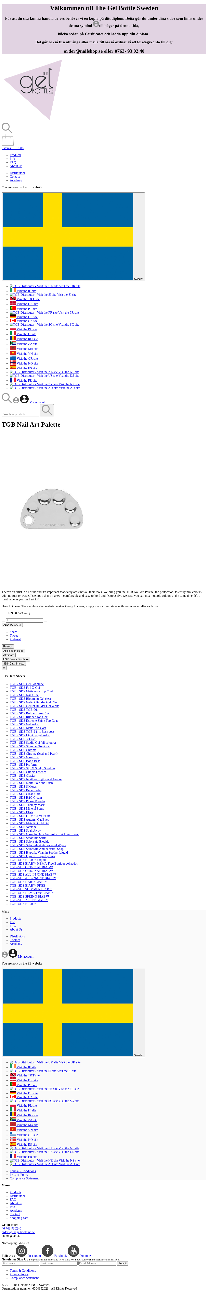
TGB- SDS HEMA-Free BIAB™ (32, 893)
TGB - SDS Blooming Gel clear (30, 698)
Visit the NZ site (69, 384)
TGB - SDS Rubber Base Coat (30, 713)
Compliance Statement (24, 1178)
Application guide (13, 650)
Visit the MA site (27, 348)
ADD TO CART (12, 624)
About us (16, 1203)
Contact (15, 176)
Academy (16, 180)
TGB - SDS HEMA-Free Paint (30, 816)
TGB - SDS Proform (23, 764)
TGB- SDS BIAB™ (23, 903)
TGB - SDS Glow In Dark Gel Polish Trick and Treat (44, 834)
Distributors (17, 173)
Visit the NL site (68, 372)
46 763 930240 (11, 1228)
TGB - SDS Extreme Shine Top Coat (34, 720)
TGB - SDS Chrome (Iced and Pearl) (33, 753)
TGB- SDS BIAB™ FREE (27, 885)
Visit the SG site (68, 324)
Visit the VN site (27, 353)
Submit (122, 1263)
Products (15, 155)
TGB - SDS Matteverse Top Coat (31, 691)
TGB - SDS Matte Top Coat (28, 728)
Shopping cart (19, 1218)
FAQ (13, 162)
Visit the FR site (26, 380)
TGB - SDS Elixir (21, 812)
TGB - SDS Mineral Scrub (27, 808)
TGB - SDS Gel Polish (24, 724)
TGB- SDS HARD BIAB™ (28, 882)
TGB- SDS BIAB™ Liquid (28, 860)
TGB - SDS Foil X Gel (25, 687)
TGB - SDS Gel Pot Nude (27, 684)
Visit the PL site (26, 329)
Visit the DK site (27, 304)
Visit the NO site (27, 363)
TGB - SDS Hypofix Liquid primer (32, 856)
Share (13, 632)
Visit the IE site (26, 291)
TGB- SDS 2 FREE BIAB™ (29, 900)
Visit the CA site (27, 321)
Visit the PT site (26, 309)
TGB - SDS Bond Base (25, 761)
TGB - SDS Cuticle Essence (28, 772)
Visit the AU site (69, 388)
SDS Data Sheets (13, 663)
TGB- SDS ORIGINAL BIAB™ (31, 867)
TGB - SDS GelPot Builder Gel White (34, 706)
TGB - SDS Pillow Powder (27, 801)
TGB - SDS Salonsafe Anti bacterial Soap (37, 849)
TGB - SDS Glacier (22, 775)
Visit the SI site (66, 294)
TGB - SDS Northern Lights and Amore (36, 779)
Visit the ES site (26, 368)
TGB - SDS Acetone (23, 827)
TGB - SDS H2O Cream (26, 797)
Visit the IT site (26, 334)
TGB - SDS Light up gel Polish (30, 735)
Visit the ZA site (26, 344)
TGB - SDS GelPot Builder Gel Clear (34, 702)
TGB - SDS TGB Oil (24, 709)
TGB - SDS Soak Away (25, 830)
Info (12, 158)
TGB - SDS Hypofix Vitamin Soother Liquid (39, 852)
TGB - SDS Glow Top (24, 757)
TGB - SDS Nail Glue (24, 695)
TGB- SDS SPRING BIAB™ (29, 896)
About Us (16, 166)
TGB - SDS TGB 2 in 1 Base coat (32, 731)
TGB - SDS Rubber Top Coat (29, 717)
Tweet (14, 635)
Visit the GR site (27, 358)
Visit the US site (68, 375)
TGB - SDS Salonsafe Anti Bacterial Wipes (38, 845)
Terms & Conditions (23, 1171)
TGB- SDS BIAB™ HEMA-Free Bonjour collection (44, 863)
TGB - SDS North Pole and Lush (31, 783)
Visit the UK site (69, 286)
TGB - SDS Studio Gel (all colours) (33, 742)
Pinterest (15, 639)
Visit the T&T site (28, 299)
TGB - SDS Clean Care (25, 794)
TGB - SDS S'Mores (23, 786)
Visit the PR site (68, 312)
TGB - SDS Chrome (23, 750)
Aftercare (8, 655)
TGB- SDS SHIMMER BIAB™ (31, 889)
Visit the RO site (27, 339)
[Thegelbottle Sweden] (33, 121)
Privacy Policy (19, 1174)
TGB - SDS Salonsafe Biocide (29, 841)
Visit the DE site (27, 317)
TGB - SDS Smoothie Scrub (28, 838)
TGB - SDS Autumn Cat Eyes (29, 819)
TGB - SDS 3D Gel (23, 739)
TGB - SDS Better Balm (25, 790)
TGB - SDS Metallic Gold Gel (29, 823)
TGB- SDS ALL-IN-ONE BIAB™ (33, 874)
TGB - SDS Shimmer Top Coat (30, 746)
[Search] (7, 402)
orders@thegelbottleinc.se (18, 1232)
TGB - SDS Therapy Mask (27, 805)
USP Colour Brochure (15, 659)
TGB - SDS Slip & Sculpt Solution (32, 768)
